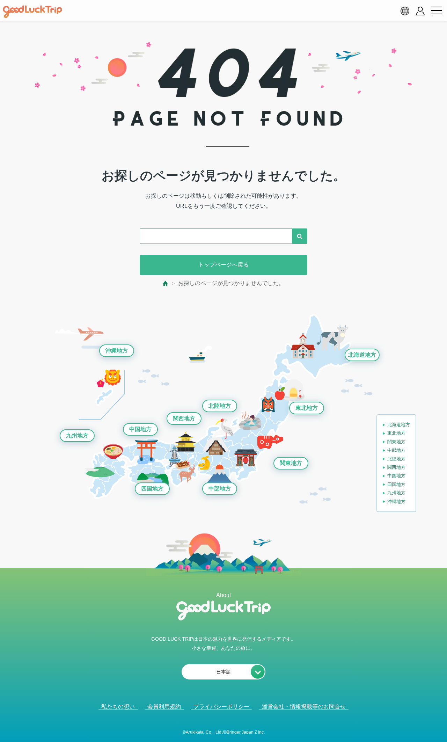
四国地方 (152, 489)
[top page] (165, 283)
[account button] (420, 11)
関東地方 (291, 463)
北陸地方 (219, 406)
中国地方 (140, 429)
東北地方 (306, 408)
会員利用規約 (164, 707)
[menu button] (436, 11)
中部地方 (219, 489)
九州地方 (77, 435)
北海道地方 (362, 355)
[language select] (404, 11)
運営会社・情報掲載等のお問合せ (304, 707)
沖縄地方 (116, 351)
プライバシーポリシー (221, 707)
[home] (32, 12)
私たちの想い (118, 707)
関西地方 (184, 418)
